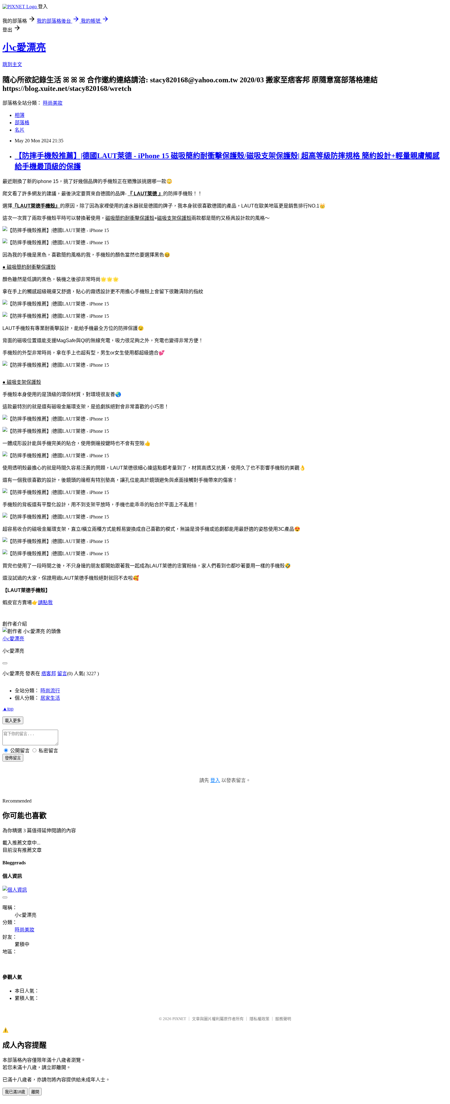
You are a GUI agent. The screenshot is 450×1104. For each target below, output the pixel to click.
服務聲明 (283, 1018)
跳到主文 (12, 64)
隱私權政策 (259, 1018)
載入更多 (13, 720)
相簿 (19, 115)
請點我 (45, 602)
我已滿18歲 (15, 1092)
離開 (35, 1092)
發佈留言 (13, 758)
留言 (62, 673)
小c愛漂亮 (24, 47)
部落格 (22, 122)
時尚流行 (50, 690)
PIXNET (179, 1018)
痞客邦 (48, 673)
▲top (7, 708)
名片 (19, 130)
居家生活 (50, 698)
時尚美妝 (52, 103)
